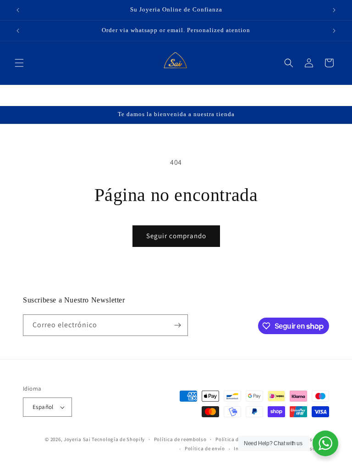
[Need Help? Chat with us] (325, 443)
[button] (19, 63)
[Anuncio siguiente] (334, 10)
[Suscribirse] (177, 325)
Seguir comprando (176, 235)
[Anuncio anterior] (18, 10)
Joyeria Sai (77, 439)
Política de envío (205, 448)
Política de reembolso (180, 439)
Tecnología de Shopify (118, 439)
